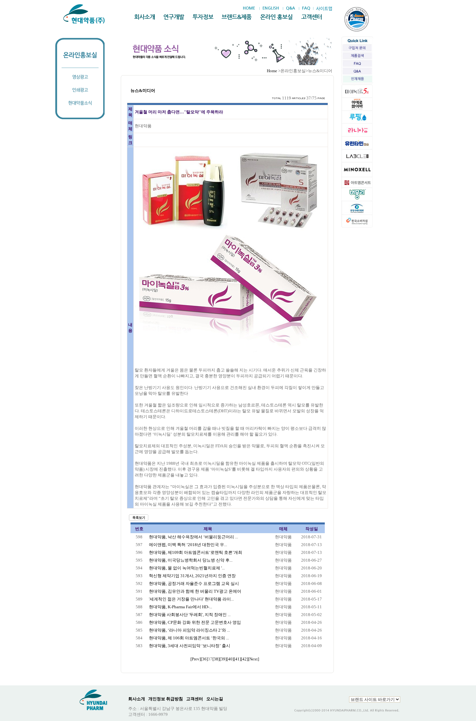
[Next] (253, 659)
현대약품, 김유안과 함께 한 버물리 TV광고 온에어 (195, 591)
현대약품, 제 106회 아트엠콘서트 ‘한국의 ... (189, 637)
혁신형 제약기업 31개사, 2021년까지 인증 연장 (192, 575)
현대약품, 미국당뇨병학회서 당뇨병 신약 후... (190, 560)
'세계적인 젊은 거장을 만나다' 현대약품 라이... (191, 599)
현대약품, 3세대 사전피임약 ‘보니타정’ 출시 (189, 645)
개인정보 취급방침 (165, 698)
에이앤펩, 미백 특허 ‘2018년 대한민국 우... (188, 544)
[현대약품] (84, 14)
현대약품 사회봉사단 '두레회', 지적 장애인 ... (190, 614)
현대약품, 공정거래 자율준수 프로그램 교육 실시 (194, 583)
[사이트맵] (323, 9)
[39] (223, 659)
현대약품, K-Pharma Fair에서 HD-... (180, 606)
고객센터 (194, 698)
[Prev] (195, 659)
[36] (204, 659)
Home (272, 70)
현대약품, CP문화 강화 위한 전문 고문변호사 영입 (195, 622)
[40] (230, 659)
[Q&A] (290, 8)
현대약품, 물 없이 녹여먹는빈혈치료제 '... (187, 568)
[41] (237, 659)
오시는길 (214, 698)
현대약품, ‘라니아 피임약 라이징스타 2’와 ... (189, 630)
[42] (244, 659)
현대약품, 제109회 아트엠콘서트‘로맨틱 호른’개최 (195, 552)
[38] (216, 659)
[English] (270, 8)
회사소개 (136, 698)
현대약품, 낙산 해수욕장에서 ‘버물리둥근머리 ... (193, 536)
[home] (250, 8)
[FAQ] (306, 8)
